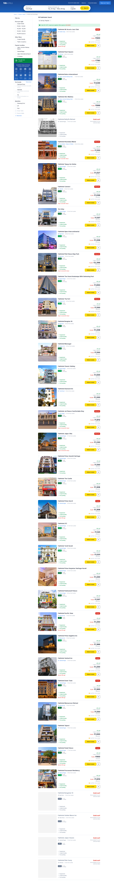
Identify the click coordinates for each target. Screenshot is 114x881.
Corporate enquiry (92, 2)
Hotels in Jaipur (21, 14)
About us (84, 2)
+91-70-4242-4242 (74, 2)
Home (15, 14)
